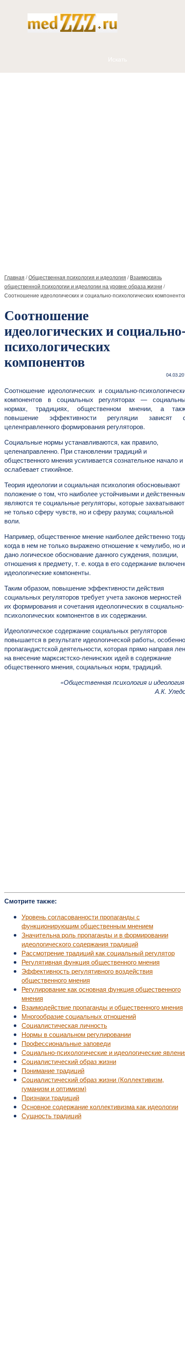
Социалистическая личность (64, 1025)
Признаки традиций (50, 1097)
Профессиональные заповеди (66, 1043)
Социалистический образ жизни (69, 1061)
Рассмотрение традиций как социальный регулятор (98, 952)
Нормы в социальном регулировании (76, 1034)
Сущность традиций (51, 1115)
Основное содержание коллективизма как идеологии (100, 1106)
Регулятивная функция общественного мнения (91, 961)
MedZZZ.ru (52, 1339)
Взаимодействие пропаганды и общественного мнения (102, 1006)
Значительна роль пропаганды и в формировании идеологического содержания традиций (95, 939)
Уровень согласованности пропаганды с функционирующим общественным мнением (87, 921)
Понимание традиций (53, 1070)
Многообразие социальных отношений (79, 1016)
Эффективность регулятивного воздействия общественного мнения (87, 975)
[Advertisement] (92, 169)
